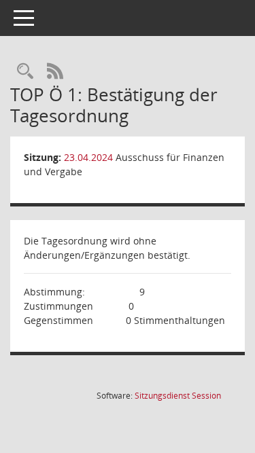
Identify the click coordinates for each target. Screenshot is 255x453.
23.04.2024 (88, 157)
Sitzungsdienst (178, 395)
